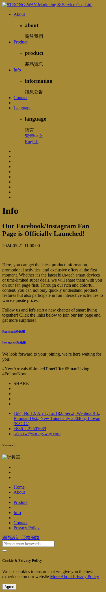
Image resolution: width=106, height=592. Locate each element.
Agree (9, 587)
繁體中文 (34, 136)
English (31, 141)
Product (20, 42)
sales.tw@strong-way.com (37, 433)
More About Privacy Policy (74, 576)
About (19, 14)
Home (19, 487)
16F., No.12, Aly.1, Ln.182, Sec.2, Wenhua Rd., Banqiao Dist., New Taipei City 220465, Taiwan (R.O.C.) (57, 418)
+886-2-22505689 (30, 428)
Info (17, 70)
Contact (20, 97)
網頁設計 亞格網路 (21, 537)
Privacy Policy (27, 527)
